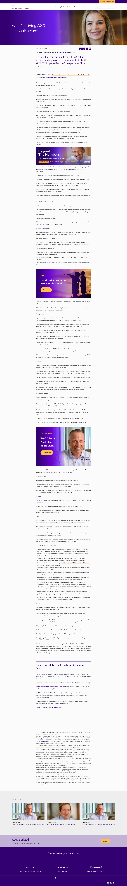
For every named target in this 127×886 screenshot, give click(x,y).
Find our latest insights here (67, 52)
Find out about (52, 77)
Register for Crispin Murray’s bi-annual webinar (71, 75)
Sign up (105, 841)
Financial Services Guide (64, 882)
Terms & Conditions (55, 882)
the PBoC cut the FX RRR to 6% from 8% (73, 563)
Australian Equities (16, 822)
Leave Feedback (76, 882)
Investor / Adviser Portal (108, 1)
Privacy (49, 882)
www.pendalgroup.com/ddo (42, 741)
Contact (71, 882)
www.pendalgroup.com (49, 739)
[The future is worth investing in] (14, 6)
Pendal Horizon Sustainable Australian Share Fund (51, 686)
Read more (46, 290)
